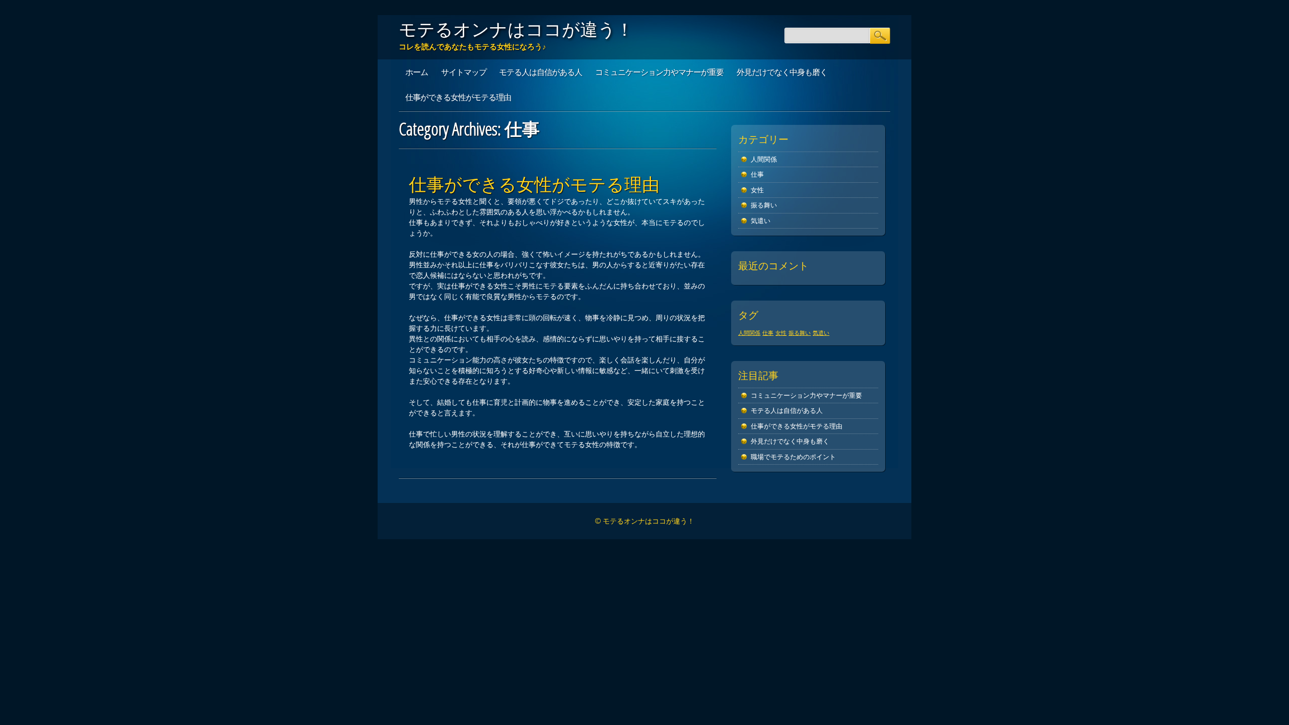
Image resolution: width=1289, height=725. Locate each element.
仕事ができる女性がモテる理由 (458, 97)
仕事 (757, 174)
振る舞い (764, 205)
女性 (757, 190)
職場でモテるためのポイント (793, 457)
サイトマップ (463, 72)
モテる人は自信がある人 (540, 72)
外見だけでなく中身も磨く (782, 72)
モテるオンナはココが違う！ (516, 29)
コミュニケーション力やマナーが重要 (659, 72)
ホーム (416, 72)
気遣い (760, 221)
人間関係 (764, 159)
